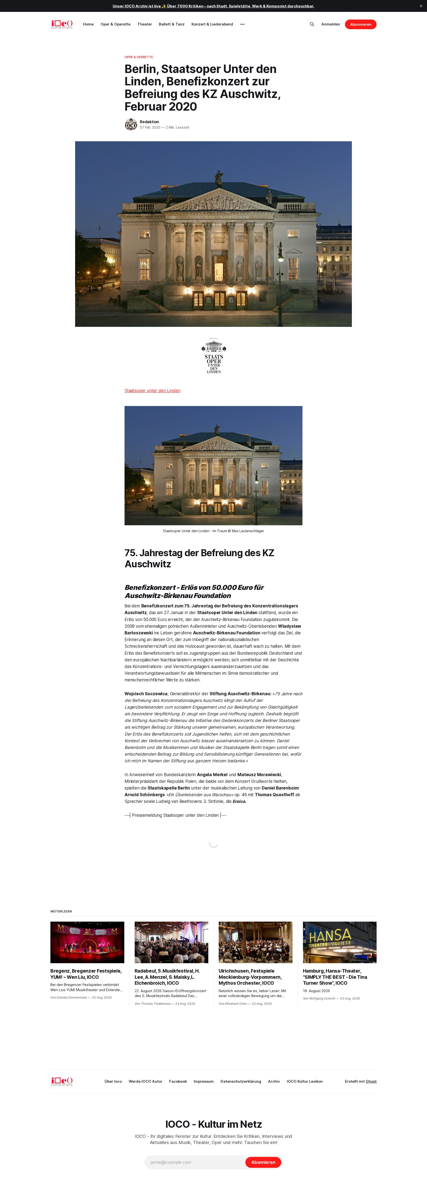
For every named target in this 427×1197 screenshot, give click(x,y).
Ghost (371, 1081)
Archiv (274, 1081)
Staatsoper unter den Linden (152, 390)
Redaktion (149, 121)
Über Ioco (113, 1081)
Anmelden (330, 24)
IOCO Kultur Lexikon (305, 1081)
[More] (242, 24)
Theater (144, 24)
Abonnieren (360, 24)
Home (88, 24)
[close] (421, 6)
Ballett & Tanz (172, 24)
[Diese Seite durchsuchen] (312, 24)
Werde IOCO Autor (145, 1081)
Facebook (178, 1081)
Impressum (204, 1081)
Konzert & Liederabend (212, 24)
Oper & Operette (115, 24)
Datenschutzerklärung (241, 1081)
